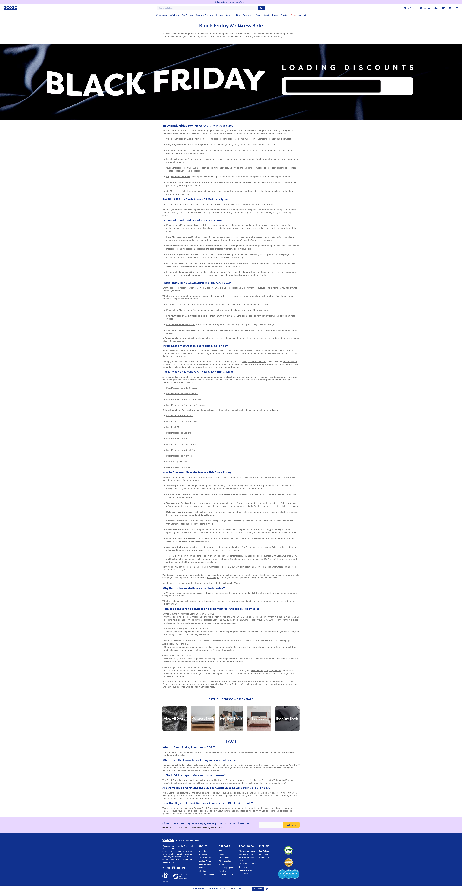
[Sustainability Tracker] (181, 876)
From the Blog (265, 854)
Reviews (202, 867)
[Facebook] (168, 867)
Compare (243, 867)
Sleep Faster (410, 8)
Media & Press (205, 861)
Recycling (203, 854)
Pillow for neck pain (247, 864)
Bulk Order (223, 871)
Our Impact (243, 873)
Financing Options (226, 867)
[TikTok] (183, 867)
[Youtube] (178, 867)
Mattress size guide (247, 851)
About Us (202, 851)
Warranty (222, 864)
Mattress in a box (246, 854)
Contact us (223, 854)
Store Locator (224, 858)
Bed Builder (264, 851)
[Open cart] (456, 8)
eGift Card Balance (206, 874)
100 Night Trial (205, 858)
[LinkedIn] (173, 867)
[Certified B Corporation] (165, 876)
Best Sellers (264, 858)
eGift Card (203, 871)
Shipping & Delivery (227, 874)
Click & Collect (225, 861)
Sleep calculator (246, 870)
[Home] (10, 8)
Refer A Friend (205, 864)
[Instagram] (163, 867)
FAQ (220, 851)
